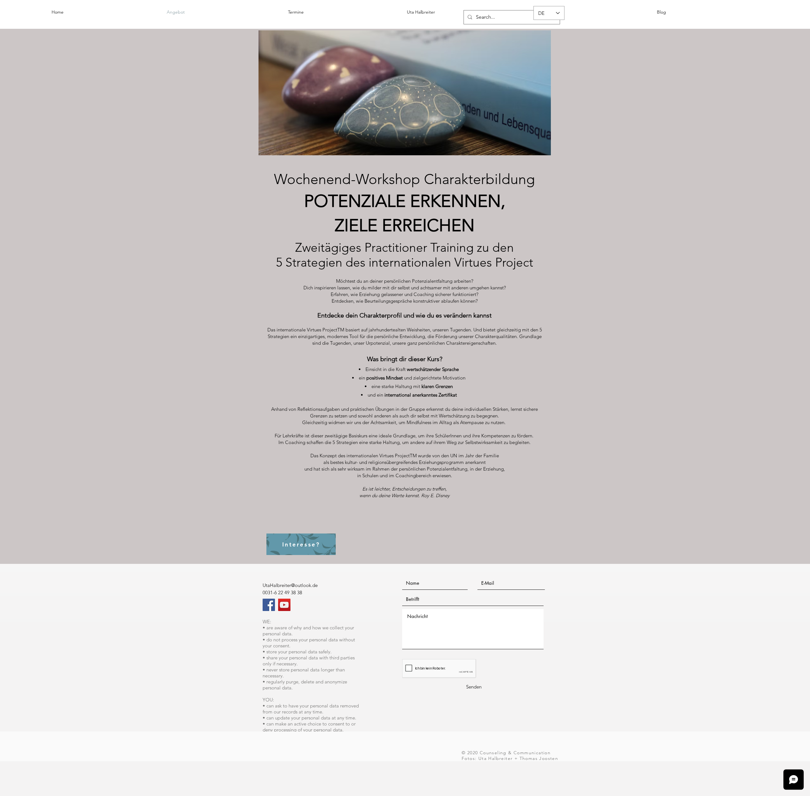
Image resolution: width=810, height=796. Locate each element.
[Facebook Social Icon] (269, 605)
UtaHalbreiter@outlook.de (290, 585)
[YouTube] (284, 605)
